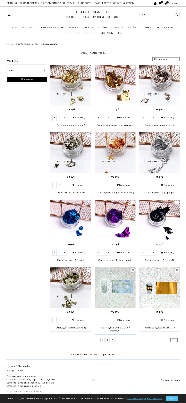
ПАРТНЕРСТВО (102, 3)
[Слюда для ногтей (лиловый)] (159, 85)
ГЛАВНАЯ (12, 3)
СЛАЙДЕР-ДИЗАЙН (124, 27)
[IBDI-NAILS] (92, 14)
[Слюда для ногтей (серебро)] (159, 152)
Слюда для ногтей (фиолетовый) (115, 260)
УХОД (32, 27)
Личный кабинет (78, 354)
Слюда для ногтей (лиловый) (159, 125)
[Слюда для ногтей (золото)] (70, 85)
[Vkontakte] (93, 379)
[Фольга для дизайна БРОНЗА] (159, 287)
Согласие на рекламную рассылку (24, 386)
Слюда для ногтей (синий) (70, 260)
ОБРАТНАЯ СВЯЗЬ (123, 3)
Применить (27, 79)
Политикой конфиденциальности (144, 398)
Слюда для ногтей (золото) (71, 125)
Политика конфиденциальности (23, 376)
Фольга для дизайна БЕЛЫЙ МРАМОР (115, 329)
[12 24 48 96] (174, 340)
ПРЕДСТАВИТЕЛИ (51, 3)
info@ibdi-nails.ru (22, 366)
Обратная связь (108, 354)
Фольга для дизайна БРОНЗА (159, 327)
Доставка (94, 354)
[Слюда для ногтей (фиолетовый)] (115, 220)
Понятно (171, 398)
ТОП (24, 27)
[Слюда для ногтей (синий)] (70, 220)
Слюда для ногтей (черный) (159, 260)
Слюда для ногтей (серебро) (159, 192)
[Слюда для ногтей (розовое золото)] (115, 152)
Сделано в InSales (170, 380)
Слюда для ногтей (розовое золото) (115, 192)
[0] (160, 3)
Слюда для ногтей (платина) (70, 192)
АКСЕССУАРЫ (165, 27)
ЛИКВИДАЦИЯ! (110, 33)
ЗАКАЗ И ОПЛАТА (29, 3)
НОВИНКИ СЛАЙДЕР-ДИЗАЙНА (88, 27)
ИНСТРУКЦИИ (71, 3)
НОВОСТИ (86, 3)
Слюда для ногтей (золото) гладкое (115, 125)
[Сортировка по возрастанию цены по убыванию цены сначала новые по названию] (166, 59)
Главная (9, 44)
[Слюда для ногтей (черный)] (159, 220)
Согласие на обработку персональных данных (30, 379)
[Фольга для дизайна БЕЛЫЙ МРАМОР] (115, 287)
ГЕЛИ (14, 27)
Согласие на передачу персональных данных (30, 382)
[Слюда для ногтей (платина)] (70, 152)
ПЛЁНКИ (146, 27)
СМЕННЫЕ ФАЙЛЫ (52, 27)
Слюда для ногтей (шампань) (71, 327)
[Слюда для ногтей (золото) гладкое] (115, 85)
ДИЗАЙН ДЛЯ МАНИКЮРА (80, 33)
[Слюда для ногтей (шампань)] (70, 287)
